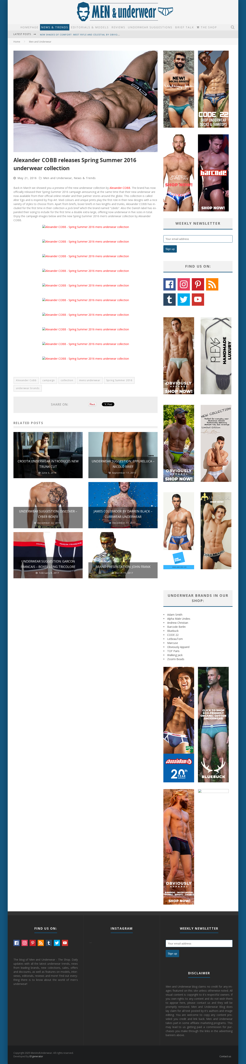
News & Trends (54, 27)
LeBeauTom (175, 639)
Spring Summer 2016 (119, 380)
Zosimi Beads (175, 659)
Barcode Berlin (176, 627)
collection (67, 380)
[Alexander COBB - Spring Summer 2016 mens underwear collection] (85, 227)
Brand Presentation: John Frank (123, 567)
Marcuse (172, 643)
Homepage (29, 27)
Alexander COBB (120, 188)
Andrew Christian (177, 623)
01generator (36, 1056)
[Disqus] (85, 636)
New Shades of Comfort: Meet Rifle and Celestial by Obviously (82, 33)
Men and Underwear (57, 178)
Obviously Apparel (178, 647)
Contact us (225, 1056)
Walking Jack (175, 655)
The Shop (208, 27)
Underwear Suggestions (150, 27)
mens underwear (89, 380)
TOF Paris (173, 651)
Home (16, 41)
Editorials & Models (90, 27)
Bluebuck (173, 631)
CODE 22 (173, 635)
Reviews (118, 27)
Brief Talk (184, 27)
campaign (48, 380)
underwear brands (27, 388)
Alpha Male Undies (178, 618)
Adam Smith (174, 614)
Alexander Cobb (26, 380)
